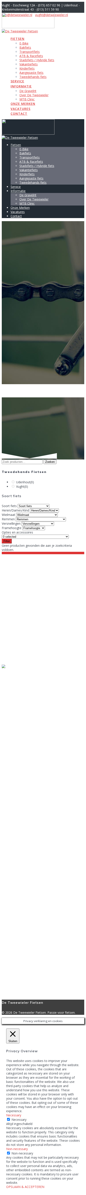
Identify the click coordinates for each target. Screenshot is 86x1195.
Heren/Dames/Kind (15, 510)
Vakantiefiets (28, 64)
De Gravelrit (27, 91)
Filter (7, 541)
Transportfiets (29, 52)
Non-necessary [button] (17, 1149)
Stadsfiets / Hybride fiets (36, 60)
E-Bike (23, 43)
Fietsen (17, 39)
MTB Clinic (27, 99)
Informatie (21, 86)
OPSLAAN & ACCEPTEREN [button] (25, 1187)
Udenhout (25, 482)
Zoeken (50, 461)
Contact (19, 113)
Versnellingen (11, 523)
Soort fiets (9, 506)
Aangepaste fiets (31, 72)
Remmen (8, 519)
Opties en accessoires (17, 532)
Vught (22, 486)
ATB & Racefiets (31, 56)
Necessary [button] (13, 1115)
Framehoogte (11, 528)
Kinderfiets (27, 68)
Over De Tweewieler (34, 95)
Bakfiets (25, 47)
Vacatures (20, 109)
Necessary (18, 1119)
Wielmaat (8, 515)
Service (17, 81)
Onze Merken (23, 104)
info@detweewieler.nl (17, 654)
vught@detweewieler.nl (18, 630)
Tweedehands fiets (33, 77)
